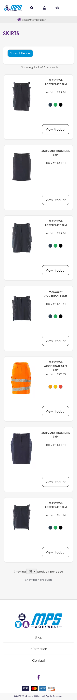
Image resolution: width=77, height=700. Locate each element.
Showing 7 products (38, 579)
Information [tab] (38, 649)
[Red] (61, 387)
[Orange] (50, 387)
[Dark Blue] (50, 105)
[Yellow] (55, 387)
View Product (56, 129)
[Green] (55, 105)
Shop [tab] (38, 637)
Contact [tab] (38, 660)
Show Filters (19, 53)
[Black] (61, 105)
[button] (38, 637)
